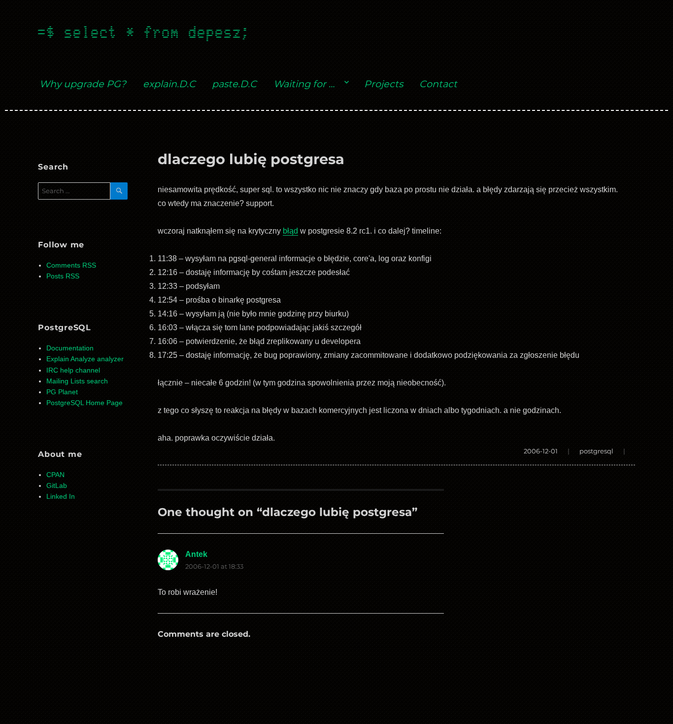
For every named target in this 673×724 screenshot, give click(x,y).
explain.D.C (169, 84)
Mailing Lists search (77, 381)
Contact (438, 84)
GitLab (56, 485)
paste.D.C (234, 84)
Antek (196, 554)
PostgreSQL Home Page (84, 403)
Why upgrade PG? (82, 84)
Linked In (60, 496)
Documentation (70, 348)
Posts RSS (62, 276)
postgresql (596, 451)
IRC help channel (73, 370)
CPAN (55, 475)
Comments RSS (71, 265)
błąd (290, 231)
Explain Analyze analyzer (85, 359)
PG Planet (62, 392)
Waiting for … (304, 84)
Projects (383, 84)
